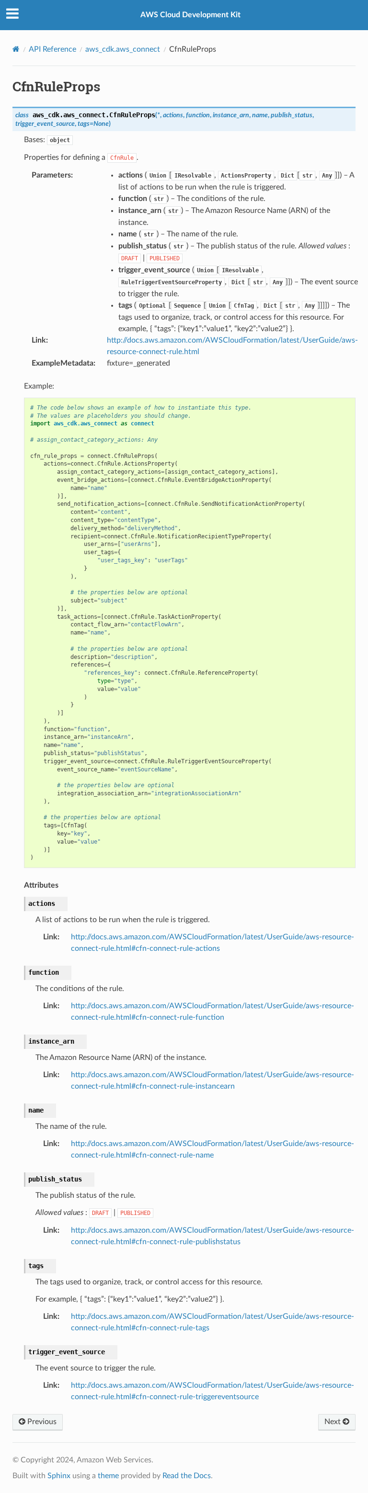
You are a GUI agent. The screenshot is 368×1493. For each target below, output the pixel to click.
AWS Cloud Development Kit (190, 15)
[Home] (16, 49)
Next (333, 1422)
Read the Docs (186, 1476)
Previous (41, 1422)
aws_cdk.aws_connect (122, 49)
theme (108, 1476)
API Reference (52, 49)
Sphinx (58, 1476)
